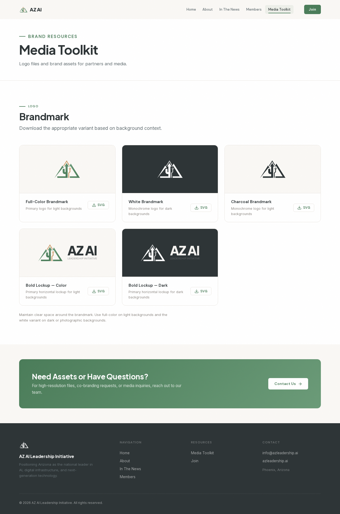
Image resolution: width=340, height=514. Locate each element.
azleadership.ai (275, 461)
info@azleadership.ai (280, 453)
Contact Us (285, 383)
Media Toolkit (279, 9)
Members (254, 9)
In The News (229, 9)
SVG (101, 205)
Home (191, 9)
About (207, 9)
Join (312, 9)
